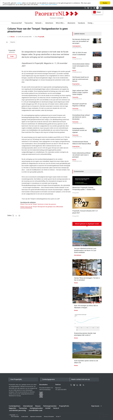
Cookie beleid (24, 416)
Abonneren (71, 23)
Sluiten (105, 3)
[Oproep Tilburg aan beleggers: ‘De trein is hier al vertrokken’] (87, 267)
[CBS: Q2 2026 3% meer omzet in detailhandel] (97, 54)
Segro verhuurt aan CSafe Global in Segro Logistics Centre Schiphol (80, 92)
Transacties (28, 23)
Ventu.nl (56, 408)
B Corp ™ (58, 416)
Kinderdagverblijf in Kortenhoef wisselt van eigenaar (79, 130)
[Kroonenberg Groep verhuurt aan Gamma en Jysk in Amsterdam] (97, 116)
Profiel (12, 56)
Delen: (10, 215)
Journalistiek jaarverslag (17, 410)
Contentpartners (76, 46)
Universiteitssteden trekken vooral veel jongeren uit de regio (81, 66)
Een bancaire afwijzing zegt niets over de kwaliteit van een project (80, 41)
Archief (47, 408)
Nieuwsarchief (16, 23)
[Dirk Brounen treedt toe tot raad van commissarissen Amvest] (97, 78)
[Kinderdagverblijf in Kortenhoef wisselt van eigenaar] (97, 129)
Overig (90, 23)
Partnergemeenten (49, 406)
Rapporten (12, 408)
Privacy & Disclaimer (49, 416)
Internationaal (77, 255)
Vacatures (81, 23)
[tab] (87, 224)
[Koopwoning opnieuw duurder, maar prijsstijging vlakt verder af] (87, 322)
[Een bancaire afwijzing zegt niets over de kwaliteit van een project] (97, 40)
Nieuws (13, 36)
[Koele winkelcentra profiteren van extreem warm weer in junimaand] (97, 154)
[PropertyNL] (56, 16)
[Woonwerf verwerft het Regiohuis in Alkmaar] (97, 105)
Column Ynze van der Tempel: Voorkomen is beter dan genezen (38, 204)
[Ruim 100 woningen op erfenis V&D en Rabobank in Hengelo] (87, 295)
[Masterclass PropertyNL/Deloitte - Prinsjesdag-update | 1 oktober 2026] (87, 180)
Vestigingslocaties (36, 408)
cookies (19, 3)
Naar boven (95, 406)
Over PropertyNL (15, 416)
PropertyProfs (76, 84)
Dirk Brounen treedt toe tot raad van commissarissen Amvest (80, 79)
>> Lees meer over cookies (48, 4)
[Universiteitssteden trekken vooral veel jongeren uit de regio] (97, 65)
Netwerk (38, 23)
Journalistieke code (35, 410)
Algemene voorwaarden (36, 416)
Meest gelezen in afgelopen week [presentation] (87, 224)
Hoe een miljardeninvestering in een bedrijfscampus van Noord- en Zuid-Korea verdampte (85, 250)
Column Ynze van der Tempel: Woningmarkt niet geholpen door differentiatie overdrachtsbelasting (41, 207)
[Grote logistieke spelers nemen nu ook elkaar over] (87, 350)
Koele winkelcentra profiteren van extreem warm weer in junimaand (81, 155)
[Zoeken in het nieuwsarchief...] (97, 8)
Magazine (12, 42)
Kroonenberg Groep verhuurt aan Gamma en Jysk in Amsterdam (81, 117)
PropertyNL (41, 36)
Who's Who (60, 23)
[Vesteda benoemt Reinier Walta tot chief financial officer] (97, 143)
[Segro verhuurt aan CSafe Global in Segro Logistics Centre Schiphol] (97, 92)
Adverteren (49, 23)
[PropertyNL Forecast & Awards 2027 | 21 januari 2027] (87, 203)
